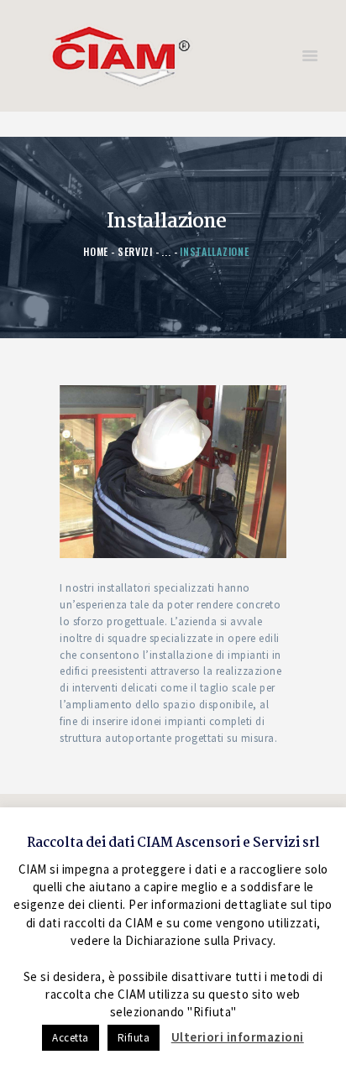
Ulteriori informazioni (237, 1037)
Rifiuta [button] (134, 1038)
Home (95, 251)
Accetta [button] (70, 1038)
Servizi (135, 251)
